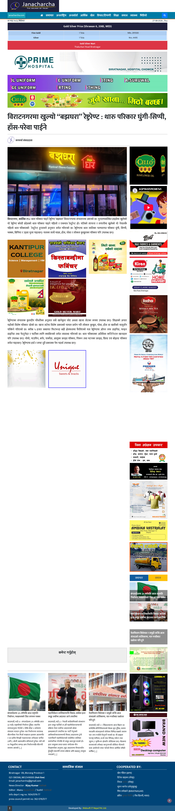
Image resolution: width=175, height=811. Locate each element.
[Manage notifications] (169, 800)
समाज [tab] (158, 578)
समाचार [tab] (139, 578)
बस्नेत (124, 782)
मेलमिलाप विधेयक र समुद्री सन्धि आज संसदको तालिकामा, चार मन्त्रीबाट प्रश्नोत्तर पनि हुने (147, 637)
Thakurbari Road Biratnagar (87, 45)
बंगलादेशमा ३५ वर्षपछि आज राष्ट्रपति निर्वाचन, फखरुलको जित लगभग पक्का (148, 596)
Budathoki (29, 790)
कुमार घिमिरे (127, 796)
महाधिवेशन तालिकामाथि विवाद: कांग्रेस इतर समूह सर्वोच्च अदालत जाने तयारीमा (148, 616)
